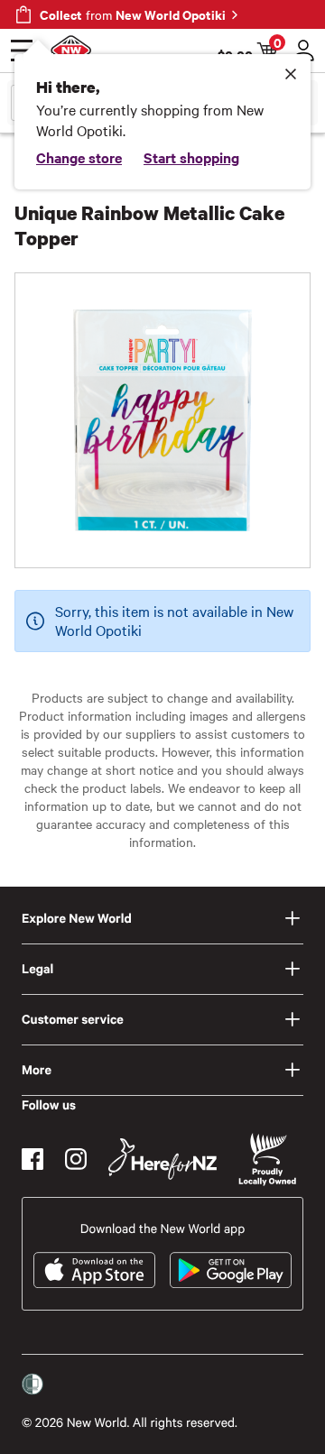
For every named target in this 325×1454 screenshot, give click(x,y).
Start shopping (191, 157)
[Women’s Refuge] (32, 1384)
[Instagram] (76, 1159)
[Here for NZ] (162, 1159)
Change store (79, 157)
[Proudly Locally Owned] (267, 1159)
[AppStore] (94, 1270)
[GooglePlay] (231, 1270)
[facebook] (32, 1159)
